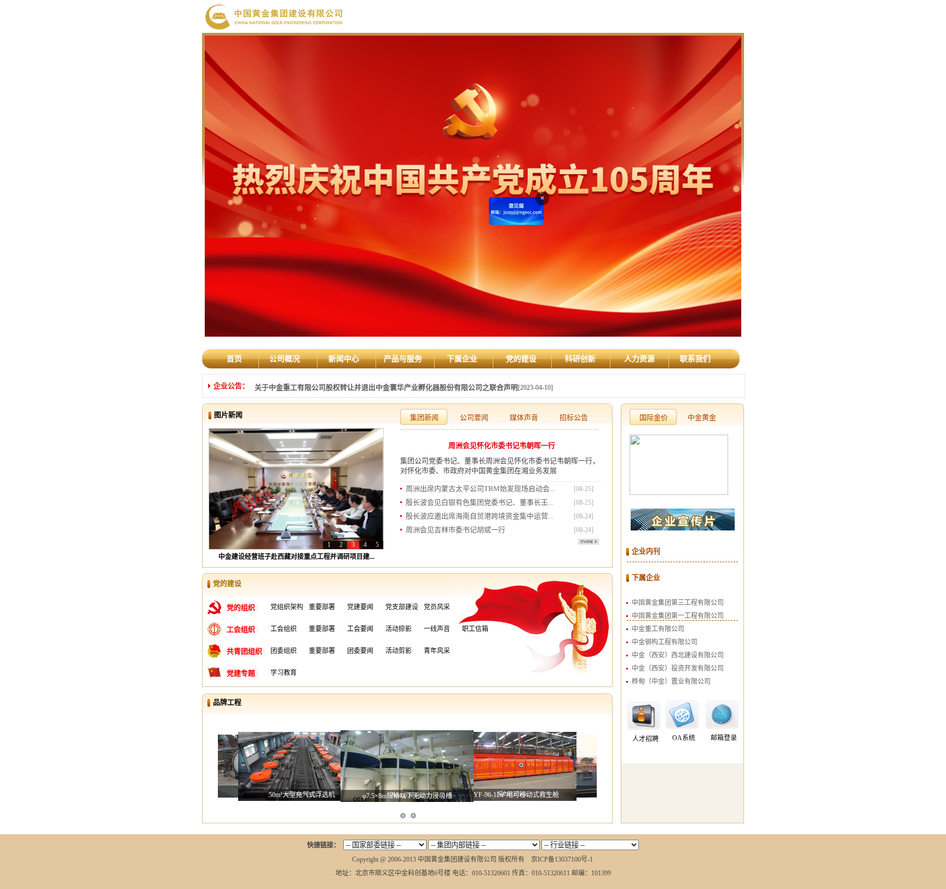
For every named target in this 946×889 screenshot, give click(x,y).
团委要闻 (360, 651)
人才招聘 (645, 739)
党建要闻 (360, 607)
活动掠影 (398, 629)
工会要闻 (360, 629)
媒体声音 (524, 417)
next (413, 815)
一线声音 (437, 629)
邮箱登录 (724, 738)
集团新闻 (424, 417)
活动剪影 (398, 651)
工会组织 (283, 629)
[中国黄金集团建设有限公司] (274, 16)
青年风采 (437, 651)
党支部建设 (401, 607)
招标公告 (573, 417)
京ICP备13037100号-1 (562, 859)
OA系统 (683, 738)
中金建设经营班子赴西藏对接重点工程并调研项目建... (296, 557)
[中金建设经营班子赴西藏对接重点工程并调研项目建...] (296, 488)
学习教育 (283, 673)
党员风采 (437, 607)
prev (403, 815)
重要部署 (322, 607)
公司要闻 (474, 417)
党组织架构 (286, 607)
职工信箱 (475, 629)
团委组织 (283, 651)
